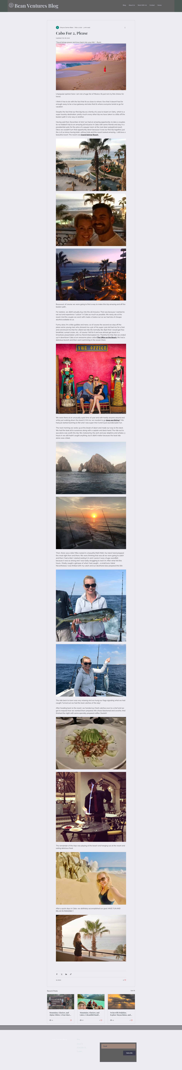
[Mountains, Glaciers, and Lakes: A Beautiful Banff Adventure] (91, 1001)
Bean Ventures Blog (36, 5)
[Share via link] (71, 974)
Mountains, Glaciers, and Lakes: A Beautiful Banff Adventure (89, 1014)
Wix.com (111, 1069)
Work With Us (81, 1048)
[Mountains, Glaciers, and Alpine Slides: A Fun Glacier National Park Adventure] (60, 1001)
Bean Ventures (60, 1032)
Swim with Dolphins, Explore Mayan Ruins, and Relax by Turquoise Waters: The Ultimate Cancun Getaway (120, 1014)
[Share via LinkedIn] (66, 974)
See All (133, 990)
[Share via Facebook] (57, 974)
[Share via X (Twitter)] (61, 974)
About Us (80, 1044)
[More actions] (125, 27)
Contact (79, 1051)
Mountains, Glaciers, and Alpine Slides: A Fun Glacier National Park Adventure (60, 1014)
